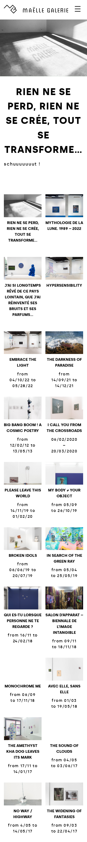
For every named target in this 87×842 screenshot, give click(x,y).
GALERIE (45, 10)
